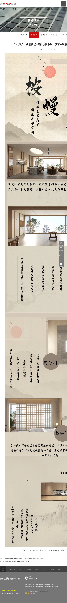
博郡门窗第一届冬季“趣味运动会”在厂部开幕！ (18, 561)
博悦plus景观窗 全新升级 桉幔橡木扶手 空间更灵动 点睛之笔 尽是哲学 (24, 558)
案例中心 (29, 569)
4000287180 (34, 579)
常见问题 (54, 35)
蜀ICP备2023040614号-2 (45, 591)
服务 (44, 569)
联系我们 (60, 569)
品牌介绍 (12, 569)
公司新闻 (34, 35)
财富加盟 (37, 569)
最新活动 (24, 35)
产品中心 (20, 569)
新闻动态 (51, 569)
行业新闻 (44, 35)
